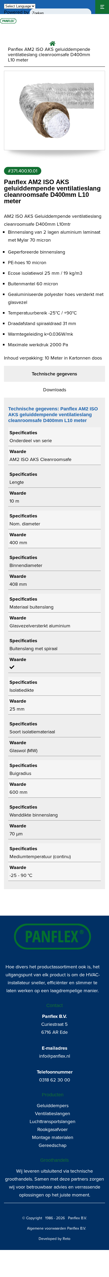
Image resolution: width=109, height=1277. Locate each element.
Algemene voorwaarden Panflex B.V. (56, 1228)
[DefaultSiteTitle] (8, 21)
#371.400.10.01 (22, 170)
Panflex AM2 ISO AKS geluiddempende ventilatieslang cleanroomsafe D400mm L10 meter (49, 55)
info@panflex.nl (54, 1056)
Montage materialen (52, 1137)
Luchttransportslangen (52, 1121)
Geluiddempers (53, 1105)
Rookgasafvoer (52, 1129)
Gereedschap (52, 1145)
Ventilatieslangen (52, 1113)
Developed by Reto (54, 1238)
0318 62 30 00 (54, 1079)
